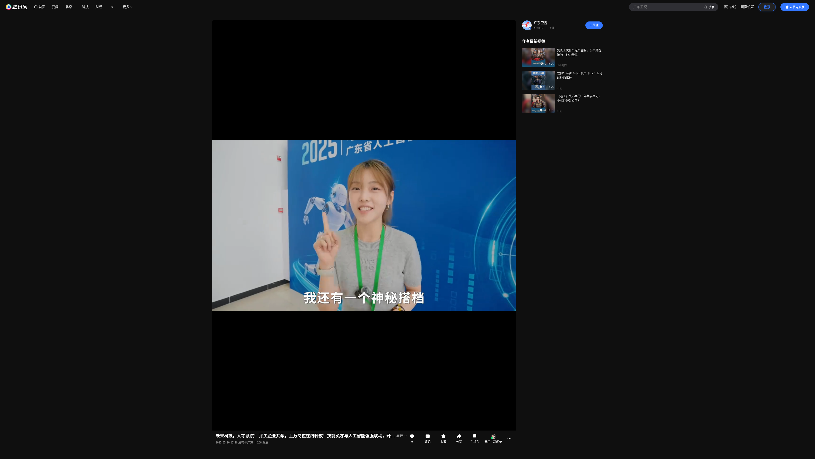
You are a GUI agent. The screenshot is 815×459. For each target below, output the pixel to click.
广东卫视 (540, 23)
